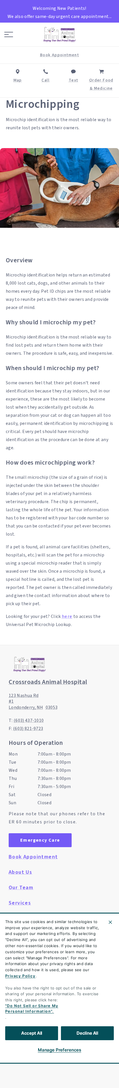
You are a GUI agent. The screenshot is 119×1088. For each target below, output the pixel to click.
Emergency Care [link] (40, 840)
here (67, 616)
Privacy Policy (20, 976)
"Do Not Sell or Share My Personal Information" (31, 1008)
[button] (8, 34)
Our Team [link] (21, 887)
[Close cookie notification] (110, 922)
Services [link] (20, 903)
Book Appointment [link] (33, 857)
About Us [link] (20, 872)
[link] (59, 34)
